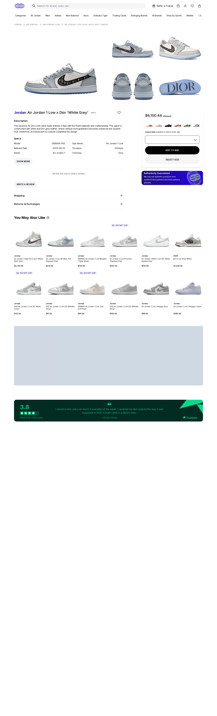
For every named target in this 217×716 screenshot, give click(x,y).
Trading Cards (119, 15)
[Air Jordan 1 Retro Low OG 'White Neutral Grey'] (156, 237)
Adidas (58, 15)
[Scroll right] (200, 15)
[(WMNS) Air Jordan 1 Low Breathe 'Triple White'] (92, 237)
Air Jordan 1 (32, 24)
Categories (20, 15)
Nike (47, 15)
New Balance (72, 15)
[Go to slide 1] (57, 253)
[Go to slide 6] (63, 253)
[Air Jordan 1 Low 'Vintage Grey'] (156, 284)
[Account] (185, 5)
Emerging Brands (139, 15)
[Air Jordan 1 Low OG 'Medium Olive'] (187, 124)
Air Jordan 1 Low (51, 24)
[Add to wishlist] (119, 113)
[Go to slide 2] (90, 253)
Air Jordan (36, 15)
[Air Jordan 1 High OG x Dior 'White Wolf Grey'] (29, 237)
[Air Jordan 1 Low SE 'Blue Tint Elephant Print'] (60, 237)
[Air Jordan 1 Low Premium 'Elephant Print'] (124, 237)
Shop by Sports (174, 15)
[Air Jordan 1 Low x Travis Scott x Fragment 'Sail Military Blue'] (196, 124)
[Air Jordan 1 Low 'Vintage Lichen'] (188, 284)
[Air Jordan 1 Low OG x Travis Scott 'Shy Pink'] (159, 124)
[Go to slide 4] (30, 253)
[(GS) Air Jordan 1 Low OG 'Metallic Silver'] (124, 284)
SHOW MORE (23, 161)
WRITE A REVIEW (25, 184)
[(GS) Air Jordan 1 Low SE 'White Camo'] (29, 284)
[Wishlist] (192, 6)
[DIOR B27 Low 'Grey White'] (188, 237)
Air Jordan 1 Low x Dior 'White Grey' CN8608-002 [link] (87, 24)
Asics (86, 15)
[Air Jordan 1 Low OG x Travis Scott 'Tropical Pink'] (149, 124)
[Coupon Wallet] (178, 6)
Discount (202, 15)
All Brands (157, 15)
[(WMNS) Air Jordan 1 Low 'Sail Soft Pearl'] (92, 284)
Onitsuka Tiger (100, 15)
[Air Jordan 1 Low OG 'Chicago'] (177, 124)
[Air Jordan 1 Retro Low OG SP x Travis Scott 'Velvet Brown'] (168, 124)
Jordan (18, 24)
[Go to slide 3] (29, 253)
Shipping (19, 195)
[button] (48, 217)
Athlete (189, 15)
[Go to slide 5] (62, 253)
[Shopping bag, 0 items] (199, 5)
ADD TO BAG (172, 150)
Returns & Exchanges (27, 204)
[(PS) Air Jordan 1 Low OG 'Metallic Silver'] (60, 284)
